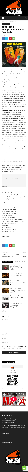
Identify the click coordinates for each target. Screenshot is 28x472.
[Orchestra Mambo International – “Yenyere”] (5, 305)
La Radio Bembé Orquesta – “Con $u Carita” (16, 267)
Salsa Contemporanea (11, 21)
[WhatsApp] (13, 38)
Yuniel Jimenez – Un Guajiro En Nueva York (7, 255)
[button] (2, 18)
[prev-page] (3, 311)
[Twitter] (6, 38)
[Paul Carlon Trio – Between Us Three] (5, 297)
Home (3, 21)
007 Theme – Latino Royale (21, 255)
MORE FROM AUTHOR (19, 262)
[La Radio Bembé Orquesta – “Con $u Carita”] (5, 268)
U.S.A (7, 236)
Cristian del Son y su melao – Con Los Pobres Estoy (18, 282)
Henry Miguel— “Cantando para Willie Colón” (17, 290)
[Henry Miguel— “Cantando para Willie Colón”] (5, 290)
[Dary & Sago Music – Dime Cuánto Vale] (5, 275)
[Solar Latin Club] (14, 8)
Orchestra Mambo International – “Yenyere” (16, 305)
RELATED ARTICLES (7, 262)
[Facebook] (3, 38)
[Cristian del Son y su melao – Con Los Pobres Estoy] (5, 282)
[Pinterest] (10, 38)
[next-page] (5, 311)
